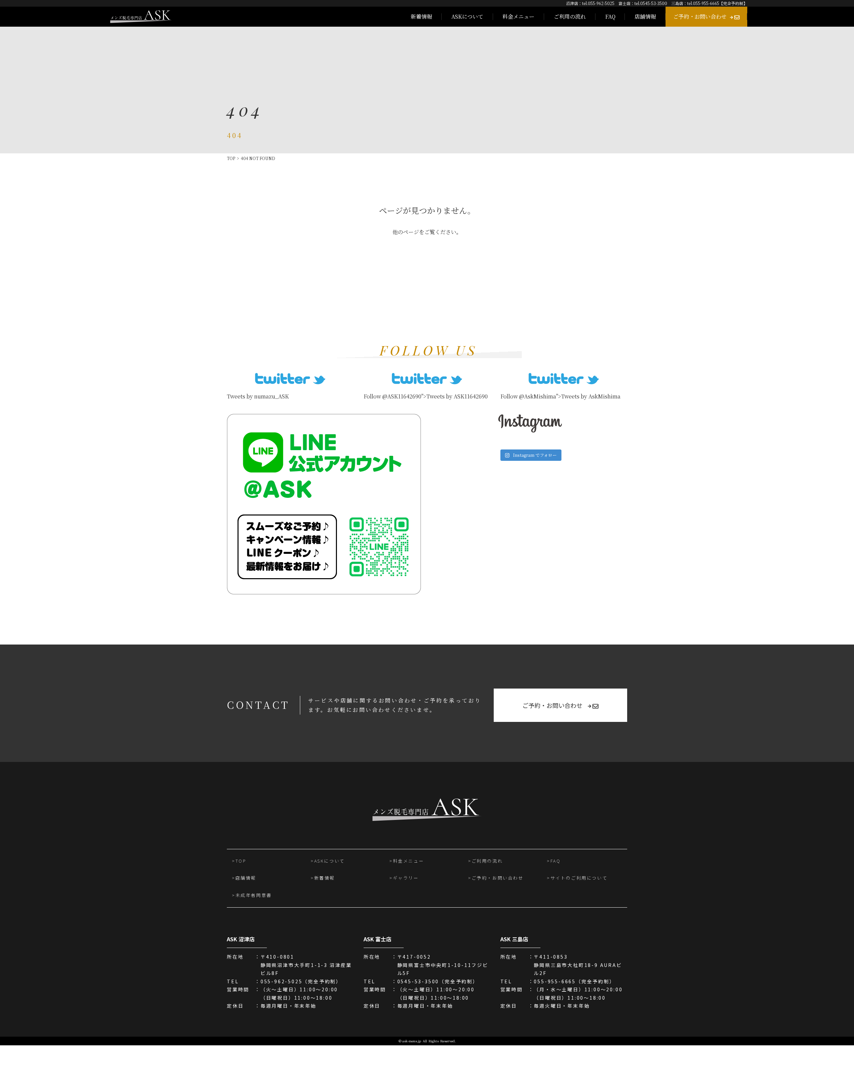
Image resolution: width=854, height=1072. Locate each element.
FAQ (610, 16)
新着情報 (421, 16)
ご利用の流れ (570, 16)
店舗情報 (645, 16)
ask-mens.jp (411, 1040)
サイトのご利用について (579, 878)
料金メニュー (518, 16)
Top (231, 158)
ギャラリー (406, 878)
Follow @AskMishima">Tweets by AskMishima (560, 396)
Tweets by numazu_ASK (258, 396)
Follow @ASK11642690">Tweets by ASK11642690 (426, 396)
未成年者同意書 (254, 895)
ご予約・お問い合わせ (700, 16)
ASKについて (467, 16)
